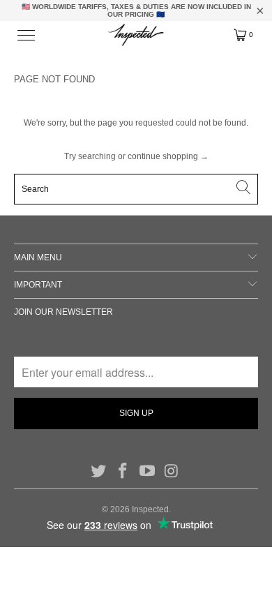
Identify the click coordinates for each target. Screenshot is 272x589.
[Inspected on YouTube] (147, 472)
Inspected (150, 509)
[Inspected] (136, 35)
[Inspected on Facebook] (123, 472)
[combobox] (136, 189)
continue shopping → (168, 156)
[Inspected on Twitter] (99, 472)
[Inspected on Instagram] (171, 472)
